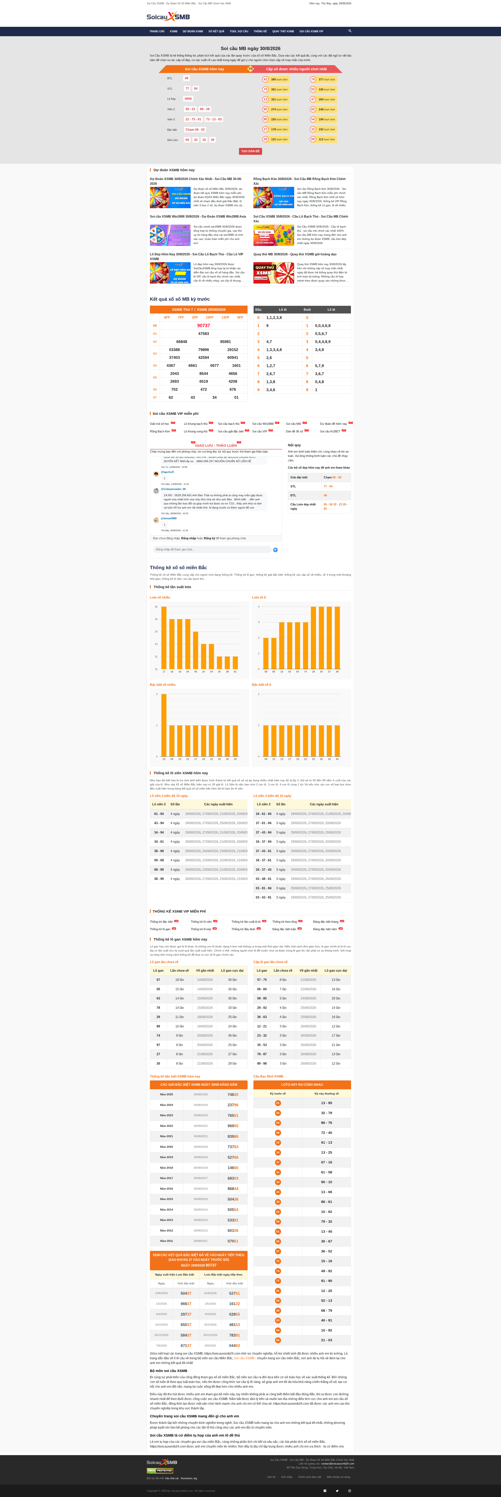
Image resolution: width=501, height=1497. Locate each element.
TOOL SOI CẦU (239, 31)
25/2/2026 (210, 1324)
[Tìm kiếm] (350, 31)
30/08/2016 (201, 1188)
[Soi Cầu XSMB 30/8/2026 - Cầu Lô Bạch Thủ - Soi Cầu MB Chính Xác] (273, 235)
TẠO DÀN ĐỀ (250, 151)
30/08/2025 (201, 1094)
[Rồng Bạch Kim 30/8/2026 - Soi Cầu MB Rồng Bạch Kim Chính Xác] (273, 197)
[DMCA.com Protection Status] (160, 1471)
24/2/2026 (161, 1324)
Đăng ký (209, 538)
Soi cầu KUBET (330, 431)
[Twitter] (337, 1491)
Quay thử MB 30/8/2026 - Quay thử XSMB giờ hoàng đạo (295, 254)
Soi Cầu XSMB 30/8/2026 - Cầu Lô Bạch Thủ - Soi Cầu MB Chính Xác (300, 219)
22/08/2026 (227, 860)
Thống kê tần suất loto (172, 587)
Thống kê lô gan (160, 929)
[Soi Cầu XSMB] (168, 15)
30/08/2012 (201, 1230)
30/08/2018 (201, 1167)
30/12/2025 (210, 1335)
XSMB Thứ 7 (182, 309)
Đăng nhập (188, 538)
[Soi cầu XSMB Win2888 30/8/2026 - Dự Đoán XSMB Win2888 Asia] (170, 235)
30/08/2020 (201, 1146)
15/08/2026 (205, 998)
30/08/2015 (201, 1199)
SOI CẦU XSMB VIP (311, 31)
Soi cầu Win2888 (263, 423)
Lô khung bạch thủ (195, 423)
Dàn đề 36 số (294, 431)
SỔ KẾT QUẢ (216, 31)
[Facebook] (325, 1491)
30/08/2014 (201, 1209)
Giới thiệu (286, 1476)
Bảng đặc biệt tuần (284, 929)
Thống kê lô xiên (201, 921)
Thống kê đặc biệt (161, 921)
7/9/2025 (161, 1345)
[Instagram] (349, 1491)
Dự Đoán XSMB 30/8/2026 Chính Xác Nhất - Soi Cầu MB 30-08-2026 (196, 181)
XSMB (173, 31)
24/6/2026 (210, 1293)
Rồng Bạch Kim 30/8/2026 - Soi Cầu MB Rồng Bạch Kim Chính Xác (299, 181)
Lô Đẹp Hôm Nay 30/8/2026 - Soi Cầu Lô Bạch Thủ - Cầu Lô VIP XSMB (196, 257)
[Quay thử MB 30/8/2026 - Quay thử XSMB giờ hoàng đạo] (273, 273)
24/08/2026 (308, 998)
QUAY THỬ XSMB (283, 31)
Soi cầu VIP (259, 431)
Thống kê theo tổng (284, 921)
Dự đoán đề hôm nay (333, 423)
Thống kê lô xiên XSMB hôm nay (181, 773)
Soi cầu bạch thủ (228, 423)
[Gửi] (275, 550)
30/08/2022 (201, 1125)
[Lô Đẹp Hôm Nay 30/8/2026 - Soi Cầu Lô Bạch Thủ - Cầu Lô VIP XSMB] (170, 273)
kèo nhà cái (171, 1478)
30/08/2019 (201, 1157)
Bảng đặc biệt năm (325, 929)
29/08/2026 (193, 814)
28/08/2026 (193, 851)
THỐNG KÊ (260, 31)
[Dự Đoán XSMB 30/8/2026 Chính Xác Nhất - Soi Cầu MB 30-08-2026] (170, 197)
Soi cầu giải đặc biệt (230, 431)
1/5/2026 (161, 1303)
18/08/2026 (205, 1017)
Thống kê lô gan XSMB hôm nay (180, 939)
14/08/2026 (205, 989)
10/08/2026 (205, 979)
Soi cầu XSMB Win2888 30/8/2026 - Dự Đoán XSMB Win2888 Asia (198, 216)
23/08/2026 (227, 851)
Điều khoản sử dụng (338, 1476)
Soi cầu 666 (293, 423)
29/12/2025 (161, 1335)
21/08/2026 (227, 814)
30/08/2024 (201, 1104)
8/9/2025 (210, 1345)
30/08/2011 (201, 1240)
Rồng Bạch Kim (160, 431)
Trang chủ (157, 31)
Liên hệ (271, 1476)
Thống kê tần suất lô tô (246, 921)
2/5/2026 (210, 1303)
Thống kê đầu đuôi (243, 929)
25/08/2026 (227, 823)
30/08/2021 (201, 1136)
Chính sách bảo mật (309, 1476)
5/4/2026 (210, 1314)
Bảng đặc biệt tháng (325, 921)
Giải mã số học (159, 423)
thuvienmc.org (189, 1478)
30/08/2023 (201, 1115)
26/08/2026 (210, 851)
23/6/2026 (161, 1293)
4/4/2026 (161, 1314)
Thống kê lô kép (201, 929)
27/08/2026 (210, 814)
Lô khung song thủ (195, 431)
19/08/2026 (205, 1026)
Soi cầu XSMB (244, 1358)
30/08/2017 (201, 1178)
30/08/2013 (201, 1220)
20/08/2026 (244, 814)
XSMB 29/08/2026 (211, 309)
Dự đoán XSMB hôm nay (174, 170)
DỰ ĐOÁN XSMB (193, 31)
